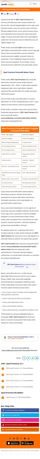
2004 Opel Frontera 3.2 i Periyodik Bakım (19, 368)
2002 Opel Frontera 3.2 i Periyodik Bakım (19, 381)
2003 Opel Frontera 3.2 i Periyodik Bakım (19, 374)
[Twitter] (28, 358)
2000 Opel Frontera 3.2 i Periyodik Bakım (19, 387)
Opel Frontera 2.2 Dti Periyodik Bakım (18, 397)
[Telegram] (37, 358)
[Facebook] (24, 358)
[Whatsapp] (33, 358)
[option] (20, 338)
